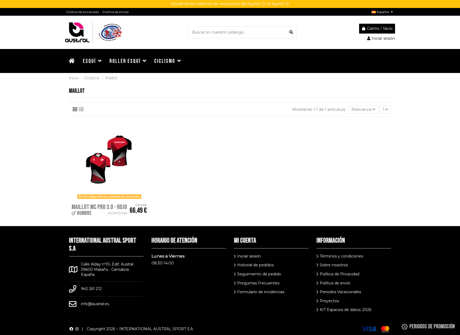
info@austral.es (95, 303)
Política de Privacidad (339, 274)
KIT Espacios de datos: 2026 (345, 309)
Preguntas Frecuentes (258, 283)
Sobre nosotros (334, 265)
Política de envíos (115, 12)
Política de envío (335, 283)
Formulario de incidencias (260, 291)
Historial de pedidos (255, 265)
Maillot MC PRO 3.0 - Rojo (99, 207)
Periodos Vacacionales (340, 291)
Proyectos (329, 301)
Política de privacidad (82, 12)
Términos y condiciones (341, 256)
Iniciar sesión (249, 256)
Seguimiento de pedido (259, 274)
